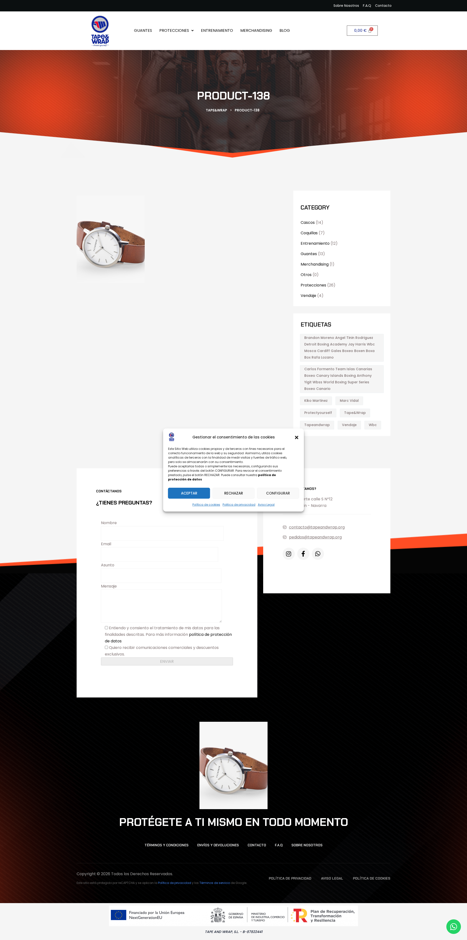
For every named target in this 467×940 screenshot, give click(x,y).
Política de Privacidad (290, 878)
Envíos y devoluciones (218, 845)
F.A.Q (279, 845)
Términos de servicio (214, 883)
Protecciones (174, 30)
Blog (284, 30)
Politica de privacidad (239, 505)
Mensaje (109, 586)
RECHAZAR (233, 493)
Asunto (107, 565)
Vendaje (308, 295)
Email (106, 544)
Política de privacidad (174, 883)
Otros (306, 274)
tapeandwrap (317, 424)
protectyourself (318, 412)
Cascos (308, 222)
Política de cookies (206, 505)
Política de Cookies (371, 878)
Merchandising (256, 30)
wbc (373, 424)
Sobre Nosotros (307, 845)
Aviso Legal (266, 505)
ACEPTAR (189, 493)
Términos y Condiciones (166, 845)
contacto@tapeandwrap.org (317, 527)
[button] (296, 437)
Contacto (257, 845)
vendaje (349, 424)
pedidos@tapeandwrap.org (315, 537)
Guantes (143, 30)
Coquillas (309, 233)
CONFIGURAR (278, 493)
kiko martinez (316, 400)
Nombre (109, 523)
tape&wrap (355, 412)
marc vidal (349, 400)
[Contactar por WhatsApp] (453, 926)
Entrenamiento (217, 30)
